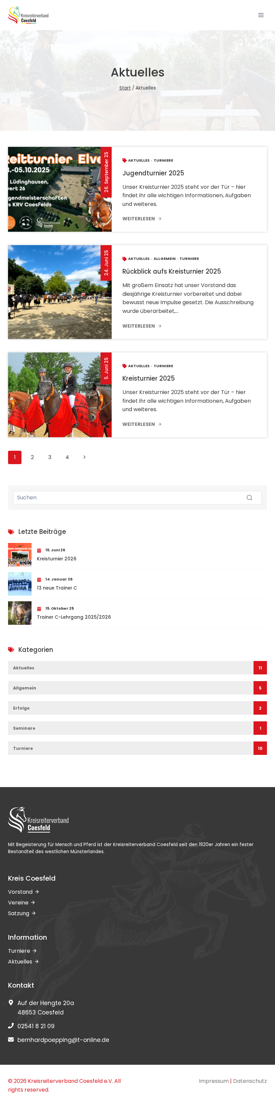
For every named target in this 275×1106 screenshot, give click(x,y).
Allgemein (165, 258)
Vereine (18, 902)
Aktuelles (139, 160)
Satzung (18, 913)
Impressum (214, 1081)
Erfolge (21, 708)
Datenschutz (250, 1081)
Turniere (163, 160)
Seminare (24, 728)
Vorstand (20, 892)
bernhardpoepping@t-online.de (63, 1040)
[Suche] (249, 497)
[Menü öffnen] (261, 15)
